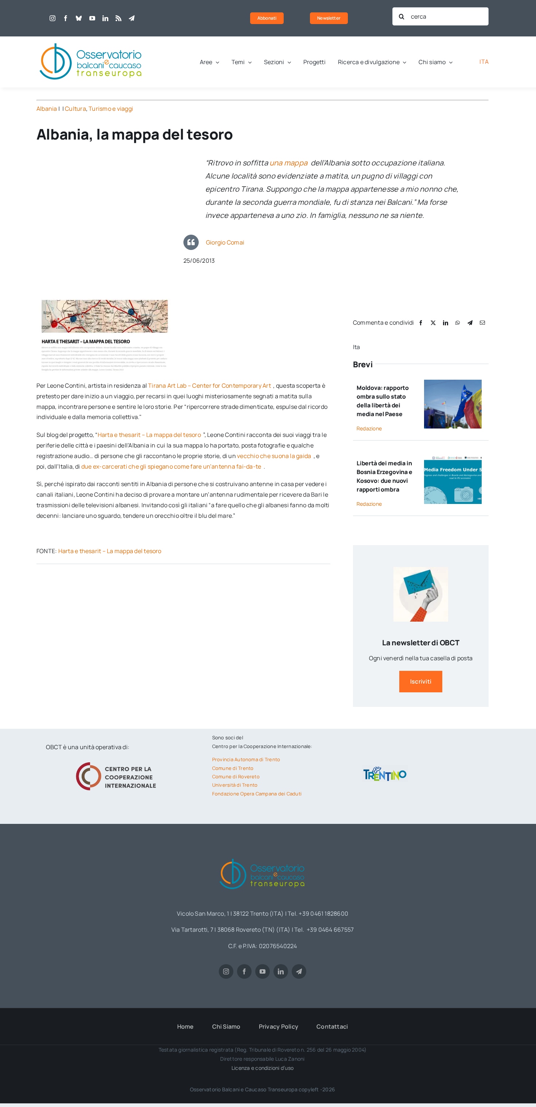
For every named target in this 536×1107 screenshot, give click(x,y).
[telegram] (132, 18)
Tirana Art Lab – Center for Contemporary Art (210, 386)
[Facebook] (421, 322)
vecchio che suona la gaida (274, 456)
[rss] (118, 18)
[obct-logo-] (91, 39)
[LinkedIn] (445, 322)
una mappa (289, 163)
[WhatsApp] (457, 322)
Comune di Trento (233, 768)
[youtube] (92, 18)
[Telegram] (470, 322)
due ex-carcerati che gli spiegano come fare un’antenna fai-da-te (172, 466)
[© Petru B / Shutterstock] (452, 383)
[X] (433, 322)
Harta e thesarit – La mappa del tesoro (150, 435)
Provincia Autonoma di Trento (246, 759)
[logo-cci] (117, 761)
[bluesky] (79, 18)
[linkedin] (105, 18)
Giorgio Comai (225, 242)
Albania (46, 109)
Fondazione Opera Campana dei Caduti (257, 793)
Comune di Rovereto (236, 776)
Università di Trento (235, 785)
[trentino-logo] (385, 768)
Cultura (75, 109)
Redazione (369, 428)
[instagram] (52, 18)
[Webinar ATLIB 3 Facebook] (452, 458)
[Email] (482, 322)
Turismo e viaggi (111, 109)
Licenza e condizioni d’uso (263, 1067)
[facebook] (66, 18)
